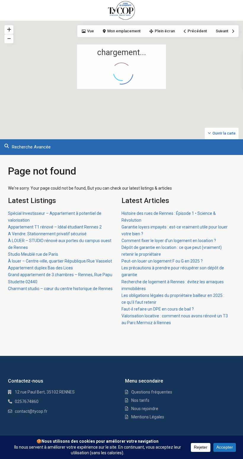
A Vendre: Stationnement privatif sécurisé (47, 233)
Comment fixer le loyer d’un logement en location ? (169, 240)
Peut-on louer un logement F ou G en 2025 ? (162, 261)
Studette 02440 (22, 281)
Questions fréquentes (151, 392)
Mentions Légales (147, 417)
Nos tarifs (140, 400)
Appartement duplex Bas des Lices (40, 268)
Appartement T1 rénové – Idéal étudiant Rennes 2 (55, 227)
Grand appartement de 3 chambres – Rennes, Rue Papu (60, 274)
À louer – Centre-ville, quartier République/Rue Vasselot (60, 261)
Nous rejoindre (144, 408)
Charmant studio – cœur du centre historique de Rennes (60, 288)
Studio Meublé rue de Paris (33, 254)
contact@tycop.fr (31, 411)
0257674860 (27, 401)
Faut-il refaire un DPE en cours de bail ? (158, 309)
